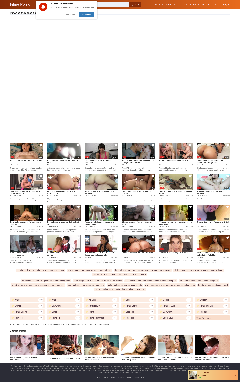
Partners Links (139, 378)
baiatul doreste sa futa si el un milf (213, 285)
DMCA (106, 378)
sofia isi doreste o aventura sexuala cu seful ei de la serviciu (120, 274)
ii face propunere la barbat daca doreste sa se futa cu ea (170, 285)
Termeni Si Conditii (117, 378)
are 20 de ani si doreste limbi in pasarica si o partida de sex (38, 285)
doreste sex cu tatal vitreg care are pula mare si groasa (46, 281)
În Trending (194, 4)
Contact (129, 378)
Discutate (182, 4)
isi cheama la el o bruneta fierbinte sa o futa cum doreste (120, 289)
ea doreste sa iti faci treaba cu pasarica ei (86, 285)
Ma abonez (86, 15)
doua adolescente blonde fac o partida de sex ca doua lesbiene (143, 270)
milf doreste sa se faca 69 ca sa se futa (125, 285)
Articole (99, 378)
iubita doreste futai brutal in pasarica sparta (199, 281)
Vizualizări (159, 4)
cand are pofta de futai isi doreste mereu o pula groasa (98, 281)
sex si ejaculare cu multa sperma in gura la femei (89, 270)
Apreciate (171, 4)
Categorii (225, 4)
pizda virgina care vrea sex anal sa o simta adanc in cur (198, 270)
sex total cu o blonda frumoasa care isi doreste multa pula (151, 281)
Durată (205, 4)
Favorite (215, 4)
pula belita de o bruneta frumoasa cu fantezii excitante (40, 270)
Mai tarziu (70, 15)
